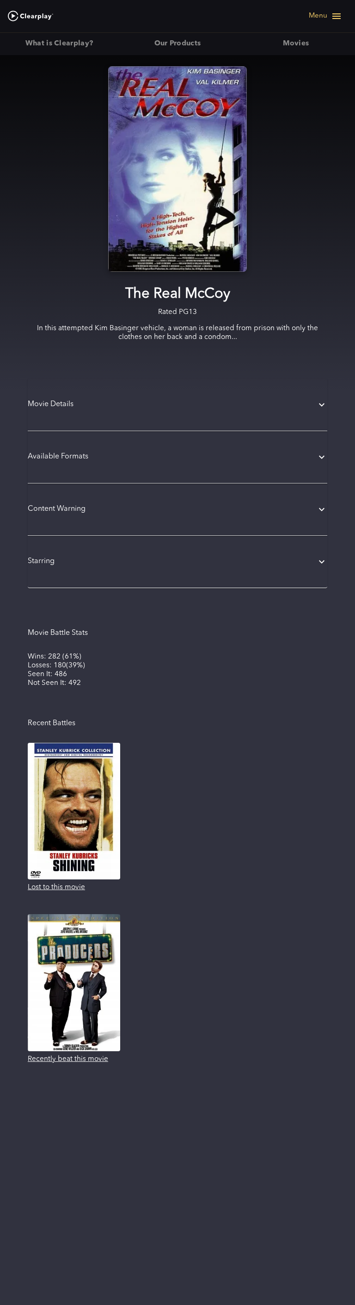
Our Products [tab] (177, 43)
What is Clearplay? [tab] (59, 43)
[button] (177, 405)
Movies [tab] (296, 43)
